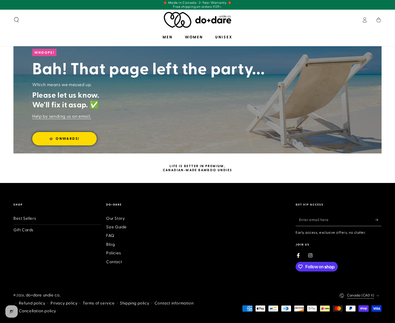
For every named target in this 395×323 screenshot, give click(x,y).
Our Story (115, 218)
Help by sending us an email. (61, 116)
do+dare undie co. (43, 295)
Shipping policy (134, 303)
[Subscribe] (378, 220)
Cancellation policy (37, 311)
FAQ (110, 236)
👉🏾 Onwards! (64, 138)
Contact (114, 262)
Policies (113, 253)
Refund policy (32, 303)
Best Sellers (24, 218)
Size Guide (116, 227)
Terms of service (99, 303)
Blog (110, 245)
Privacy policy (64, 303)
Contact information (174, 303)
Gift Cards (23, 230)
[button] (16, 20)
